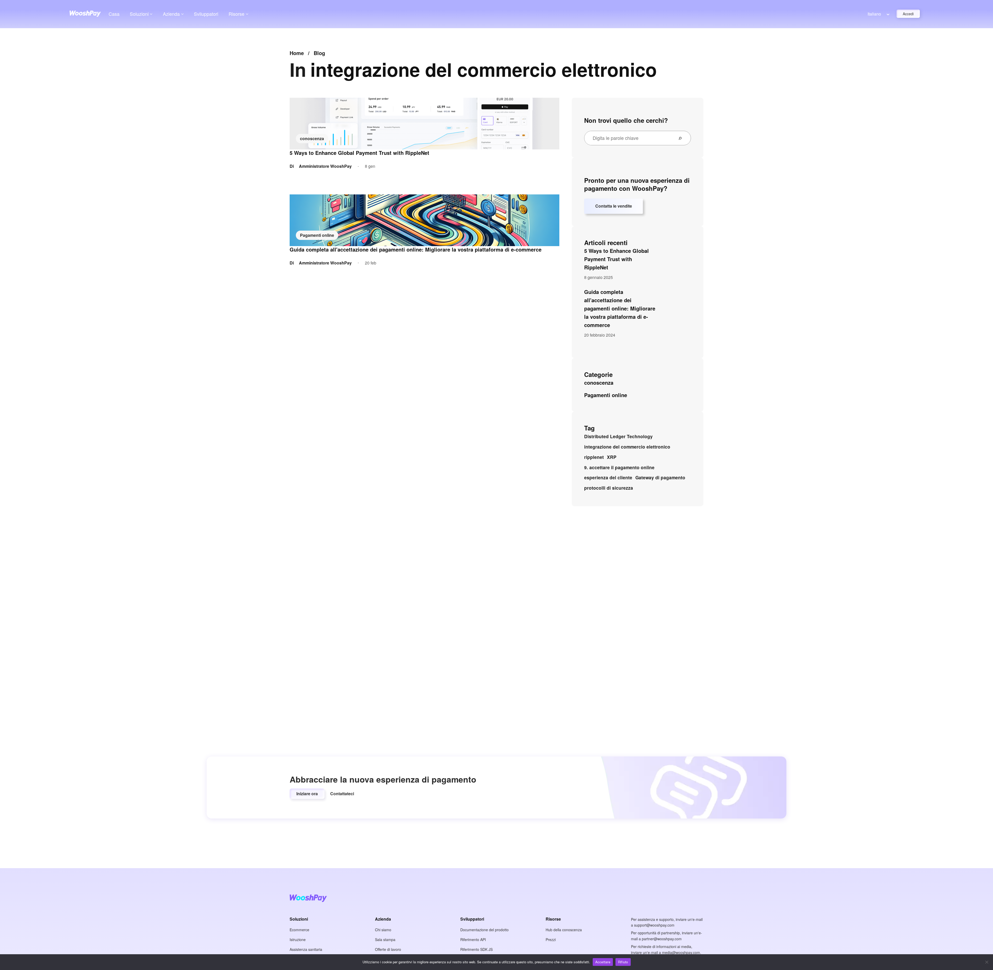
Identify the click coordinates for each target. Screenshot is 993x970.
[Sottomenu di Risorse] (247, 13)
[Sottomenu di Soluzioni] (151, 13)
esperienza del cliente (608, 477)
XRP (611, 457)
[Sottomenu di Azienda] (182, 13)
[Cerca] (682, 138)
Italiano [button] (874, 14)
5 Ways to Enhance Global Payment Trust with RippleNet (359, 152)
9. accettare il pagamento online (619, 467)
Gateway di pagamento (660, 477)
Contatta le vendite (613, 206)
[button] (307, 794)
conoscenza (312, 138)
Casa (114, 13)
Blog (319, 53)
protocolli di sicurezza (608, 488)
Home (297, 53)
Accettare (602, 961)
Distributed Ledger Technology (618, 436)
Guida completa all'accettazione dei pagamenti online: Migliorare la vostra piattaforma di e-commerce (415, 249)
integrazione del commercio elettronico (627, 447)
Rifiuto (623, 961)
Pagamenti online (317, 235)
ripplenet (594, 457)
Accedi (908, 13)
